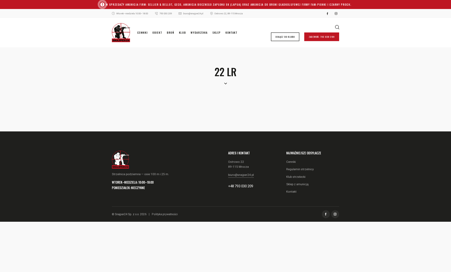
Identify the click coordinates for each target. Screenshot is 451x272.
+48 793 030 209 (240, 186)
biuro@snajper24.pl (241, 175)
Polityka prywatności (165, 214)
